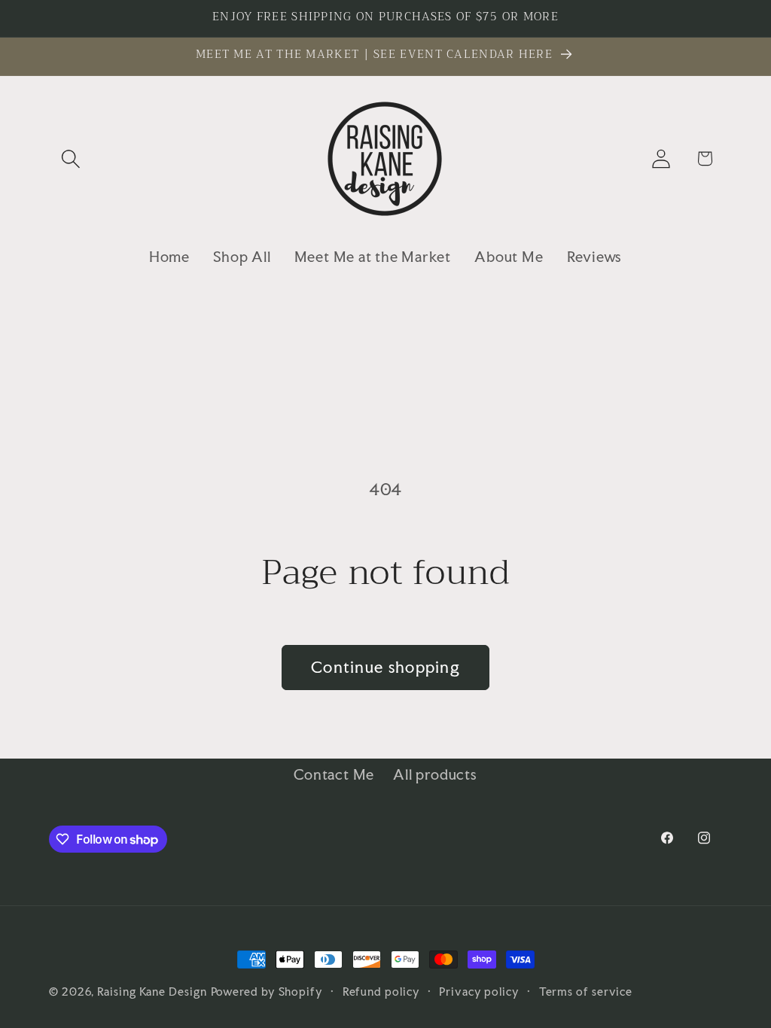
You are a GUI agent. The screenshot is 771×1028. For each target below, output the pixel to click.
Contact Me (334, 774)
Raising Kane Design (151, 991)
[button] (70, 158)
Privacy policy (479, 991)
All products (435, 774)
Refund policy (381, 991)
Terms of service (586, 991)
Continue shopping (385, 667)
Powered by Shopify (267, 991)
